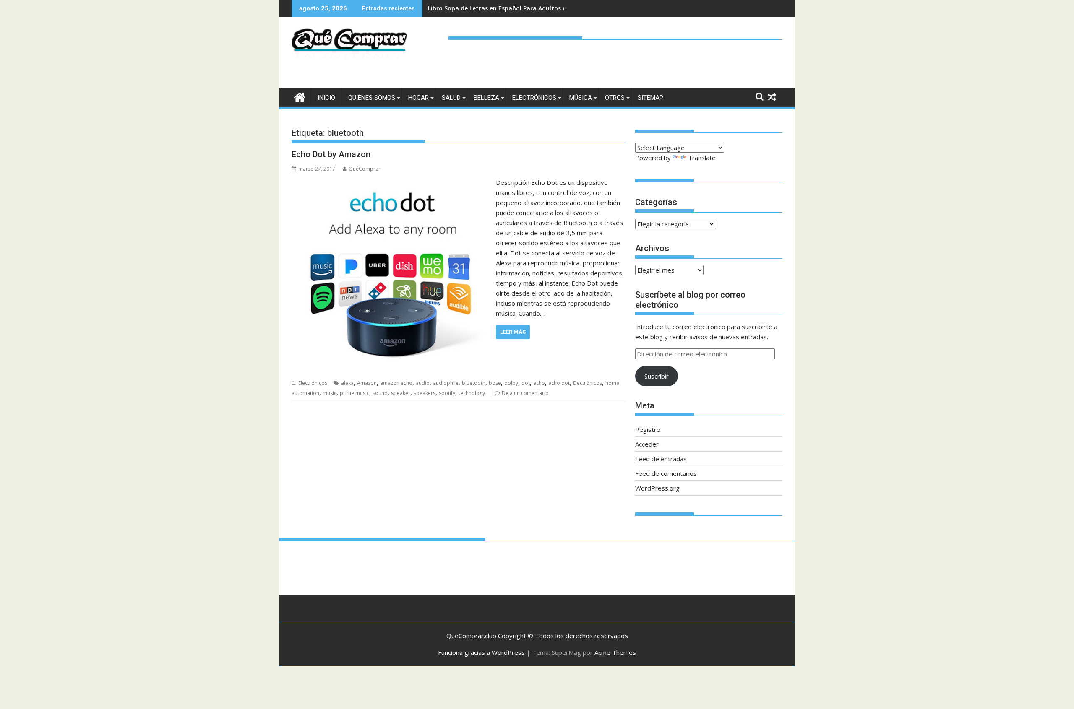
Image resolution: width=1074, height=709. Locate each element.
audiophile (446, 383)
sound (380, 393)
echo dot (559, 383)
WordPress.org (657, 488)
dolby (511, 383)
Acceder (647, 444)
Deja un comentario (525, 393)
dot (525, 383)
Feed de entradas (661, 458)
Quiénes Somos (371, 97)
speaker (400, 393)
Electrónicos (534, 97)
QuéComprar (365, 168)
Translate (702, 157)
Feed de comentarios (666, 473)
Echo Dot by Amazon (331, 154)
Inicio (326, 97)
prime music (354, 393)
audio (423, 383)
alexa (347, 383)
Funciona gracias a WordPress (481, 652)
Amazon (367, 383)
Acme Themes (615, 652)
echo (539, 383)
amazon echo (396, 383)
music (329, 393)
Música (580, 97)
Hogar (418, 97)
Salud (451, 97)
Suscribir (656, 376)
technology (472, 393)
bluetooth (473, 383)
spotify (447, 393)
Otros (615, 97)
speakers (424, 393)
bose (495, 383)
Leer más (513, 332)
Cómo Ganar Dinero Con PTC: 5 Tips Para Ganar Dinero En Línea (521, 8)
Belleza (486, 97)
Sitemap (650, 97)
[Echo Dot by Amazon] (392, 182)
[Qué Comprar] (300, 96)
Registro (647, 429)
